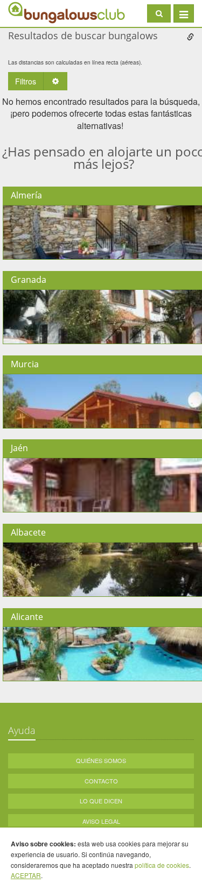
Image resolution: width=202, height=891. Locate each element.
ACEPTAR (26, 875)
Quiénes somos (101, 760)
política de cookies (162, 864)
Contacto (101, 780)
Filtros (25, 81)
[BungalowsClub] (35, 12)
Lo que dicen (101, 800)
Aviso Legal (101, 821)
